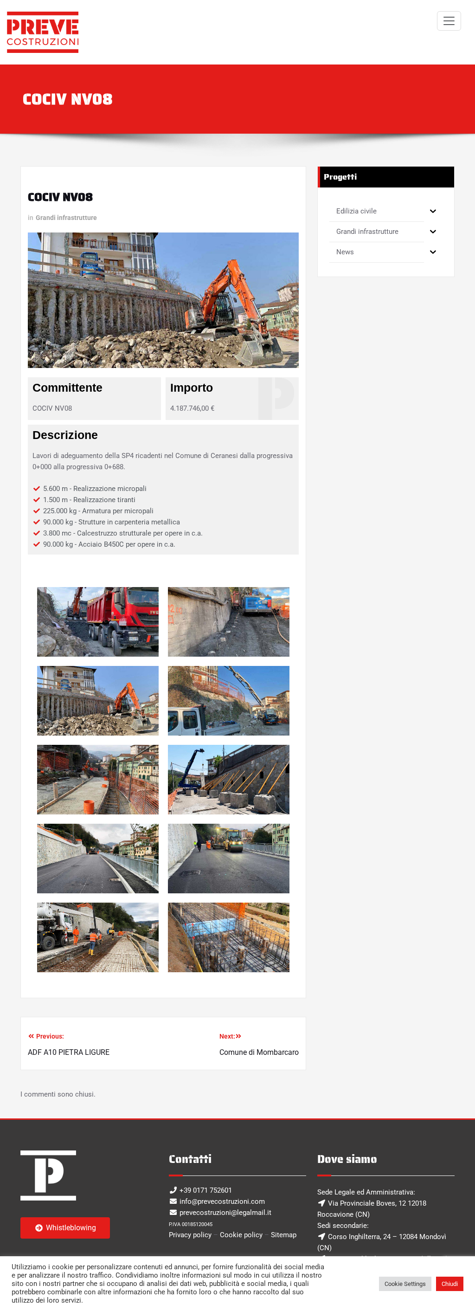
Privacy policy (190, 1235)
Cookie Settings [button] (405, 1283)
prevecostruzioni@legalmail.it (225, 1212)
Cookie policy (241, 1235)
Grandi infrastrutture (66, 217)
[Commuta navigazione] (449, 21)
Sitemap (283, 1235)
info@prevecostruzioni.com (222, 1201)
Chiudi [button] (450, 1283)
